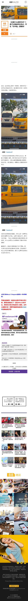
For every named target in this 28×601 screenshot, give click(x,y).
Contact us (14, 586)
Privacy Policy (8, 581)
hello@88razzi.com (14, 590)
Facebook (9, 152)
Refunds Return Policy (18, 581)
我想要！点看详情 (14, 371)
